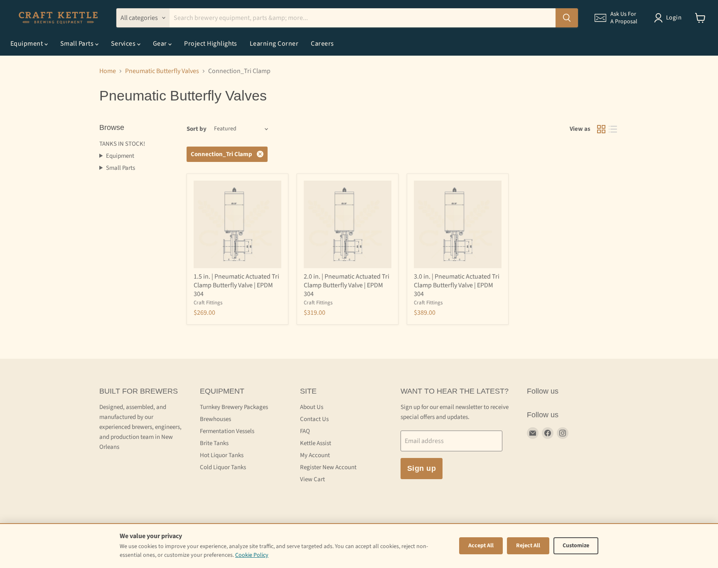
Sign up (421, 468)
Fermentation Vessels (227, 431)
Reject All (528, 545)
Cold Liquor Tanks (223, 467)
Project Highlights (210, 43)
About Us (311, 407)
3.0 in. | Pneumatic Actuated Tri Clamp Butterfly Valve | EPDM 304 (456, 285)
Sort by (197, 128)
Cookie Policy (251, 555)
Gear (160, 43)
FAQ (305, 431)
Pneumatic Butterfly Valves (162, 71)
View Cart (312, 479)
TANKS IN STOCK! (122, 144)
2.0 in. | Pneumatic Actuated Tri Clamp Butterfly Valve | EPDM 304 (346, 285)
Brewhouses (215, 419)
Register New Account (328, 467)
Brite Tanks (214, 443)
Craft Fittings (208, 302)
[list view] (613, 129)
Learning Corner (274, 43)
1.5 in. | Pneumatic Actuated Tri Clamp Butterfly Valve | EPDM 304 (236, 285)
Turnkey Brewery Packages (234, 407)
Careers (322, 43)
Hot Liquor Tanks (221, 455)
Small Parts (77, 43)
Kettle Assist (315, 443)
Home (107, 71)
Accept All (481, 545)
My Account (315, 455)
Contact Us (314, 419)
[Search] (567, 17)
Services (124, 43)
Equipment (27, 43)
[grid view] (601, 129)
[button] (616, 17)
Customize (576, 545)
